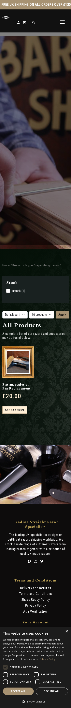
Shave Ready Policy (35, 600)
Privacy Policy (35, 605)
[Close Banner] (68, 5)
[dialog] (35, 667)
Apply (62, 315)
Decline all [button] (52, 691)
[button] (35, 701)
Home (6, 265)
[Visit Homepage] (5, 18)
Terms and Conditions (35, 594)
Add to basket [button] (14, 410)
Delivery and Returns (35, 588)
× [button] (66, 631)
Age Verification (35, 611)
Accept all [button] (18, 691)
